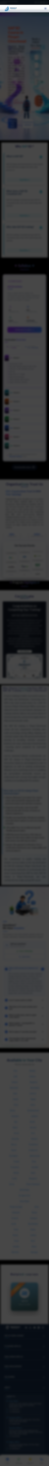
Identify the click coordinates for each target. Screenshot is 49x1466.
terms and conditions (20, 94)
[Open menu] (45, 8)
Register (24, 100)
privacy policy (31, 94)
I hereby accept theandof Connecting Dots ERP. (25, 95)
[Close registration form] (45, 63)
